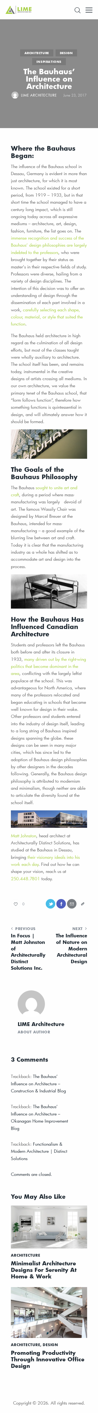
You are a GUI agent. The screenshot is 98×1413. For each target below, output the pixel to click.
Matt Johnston (23, 835)
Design (66, 53)
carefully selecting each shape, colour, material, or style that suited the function (47, 317)
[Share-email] (71, 904)
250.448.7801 (25, 878)
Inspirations (49, 61)
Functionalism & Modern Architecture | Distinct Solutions (39, 1151)
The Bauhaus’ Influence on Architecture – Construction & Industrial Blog (38, 1083)
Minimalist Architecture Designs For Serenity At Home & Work (43, 1269)
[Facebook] (61, 904)
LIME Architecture (41, 1023)
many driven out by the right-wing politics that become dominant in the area (48, 666)
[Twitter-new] (50, 904)
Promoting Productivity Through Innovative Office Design (47, 1359)
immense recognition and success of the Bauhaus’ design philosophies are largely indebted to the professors (49, 245)
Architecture (36, 53)
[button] (89, 9)
